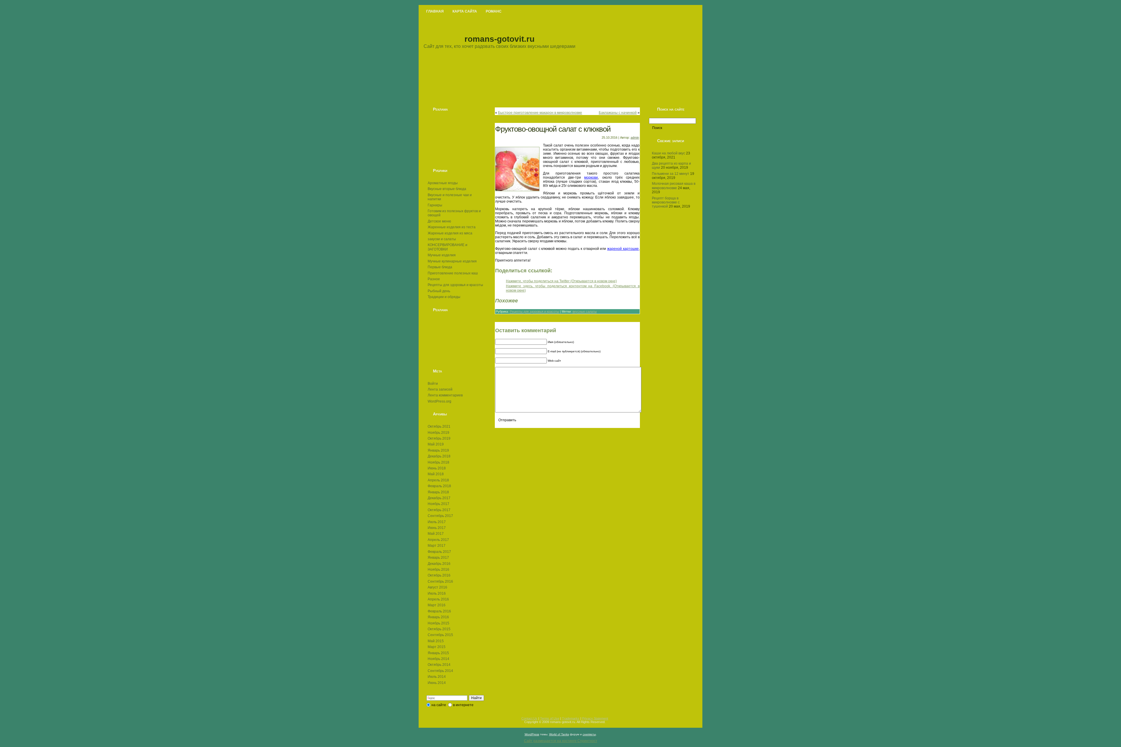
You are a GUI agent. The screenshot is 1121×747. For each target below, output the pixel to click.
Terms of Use (549, 718)
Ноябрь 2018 (438, 462)
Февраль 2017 (439, 552)
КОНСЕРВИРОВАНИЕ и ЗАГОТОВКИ (447, 247)
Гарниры (435, 205)
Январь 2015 (438, 653)
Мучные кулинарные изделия (452, 261)
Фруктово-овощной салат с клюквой (553, 129)
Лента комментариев (445, 395)
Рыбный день (439, 291)
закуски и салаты (442, 239)
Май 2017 (436, 534)
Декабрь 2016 (439, 564)
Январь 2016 (438, 617)
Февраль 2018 (439, 486)
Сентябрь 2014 (440, 671)
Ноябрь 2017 (438, 504)
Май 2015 (436, 641)
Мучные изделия (442, 255)
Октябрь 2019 (439, 438)
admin (635, 137)
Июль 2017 (437, 522)
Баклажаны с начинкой (618, 113)
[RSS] (426, 721)
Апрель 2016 (438, 599)
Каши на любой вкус (668, 153)
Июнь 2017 (437, 528)
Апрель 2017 (438, 540)
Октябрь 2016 (439, 575)
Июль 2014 (437, 677)
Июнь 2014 (437, 683)
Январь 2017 (438, 558)
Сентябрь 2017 (440, 516)
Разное (434, 279)
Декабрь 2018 (439, 456)
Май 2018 (436, 474)
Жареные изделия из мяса (450, 233)
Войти (433, 384)
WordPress (532, 734)
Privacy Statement (595, 718)
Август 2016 (437, 587)
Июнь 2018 (437, 468)
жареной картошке (623, 249)
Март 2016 (436, 605)
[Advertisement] (455, 140)
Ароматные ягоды (443, 183)
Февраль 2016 (439, 611)
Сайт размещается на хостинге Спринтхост (560, 741)
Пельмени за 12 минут (670, 174)
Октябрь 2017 (439, 510)
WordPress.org (439, 401)
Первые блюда (440, 267)
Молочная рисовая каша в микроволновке (673, 186)
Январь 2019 (438, 450)
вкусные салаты (584, 311)
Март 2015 (436, 647)
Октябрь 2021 (439, 426)
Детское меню (439, 221)
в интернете (463, 705)
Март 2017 (436, 546)
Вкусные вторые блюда (447, 189)
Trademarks (570, 718)
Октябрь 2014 (439, 665)
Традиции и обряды (444, 297)
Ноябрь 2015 (438, 623)
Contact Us (529, 718)
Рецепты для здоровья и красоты (455, 285)
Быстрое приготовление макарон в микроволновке (540, 113)
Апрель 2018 (438, 480)
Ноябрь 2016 (438, 569)
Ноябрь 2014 (438, 659)
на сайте (438, 705)
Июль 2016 (437, 593)
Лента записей (440, 389)
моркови (591, 177)
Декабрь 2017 (439, 498)
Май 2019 (436, 444)
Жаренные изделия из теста (452, 227)
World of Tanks (559, 734)
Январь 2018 (438, 492)
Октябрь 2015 (439, 629)
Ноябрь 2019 (438, 433)
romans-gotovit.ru (499, 38)
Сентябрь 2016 (440, 581)
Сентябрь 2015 (440, 635)
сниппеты (589, 734)
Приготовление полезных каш (453, 273)
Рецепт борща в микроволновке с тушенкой (666, 202)
